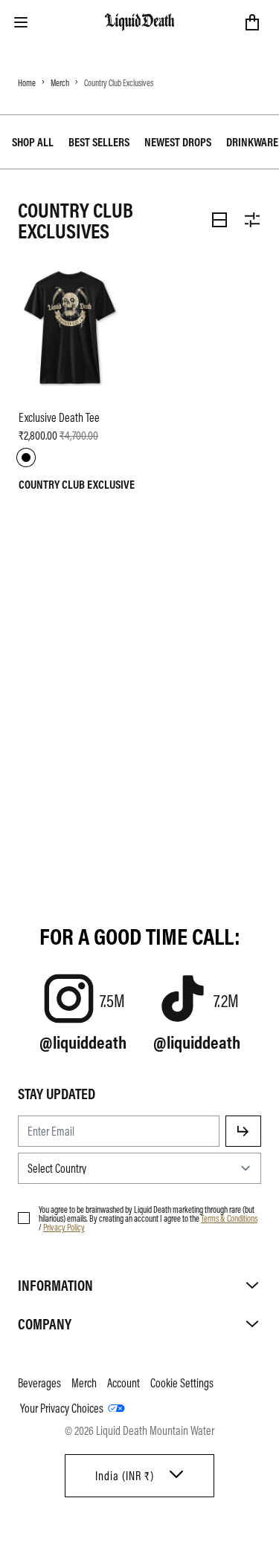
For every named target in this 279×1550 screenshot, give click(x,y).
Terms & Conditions (229, 1218)
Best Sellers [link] (98, 142)
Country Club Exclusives (118, 82)
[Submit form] (243, 1131)
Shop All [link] (33, 142)
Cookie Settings (182, 1383)
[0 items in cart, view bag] (252, 22)
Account (123, 1383)
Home (27, 82)
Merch (60, 82)
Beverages (39, 1383)
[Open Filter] (252, 220)
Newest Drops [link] (177, 142)
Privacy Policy (64, 1226)
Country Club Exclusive (77, 484)
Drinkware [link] (252, 142)
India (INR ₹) (124, 1476)
